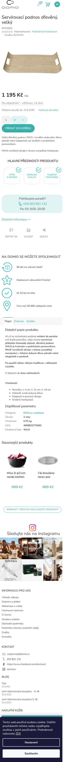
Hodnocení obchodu (12, 610)
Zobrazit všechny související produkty (32, 509)
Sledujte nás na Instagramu (33, 534)
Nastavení (31, 742)
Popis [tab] (8, 321)
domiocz (11, 669)
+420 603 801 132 (34, 204)
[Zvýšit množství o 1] (14, 120)
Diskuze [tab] (19, 321)
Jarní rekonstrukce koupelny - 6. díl (20, 691)
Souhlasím (31, 753)
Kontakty (6, 636)
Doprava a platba (11, 601)
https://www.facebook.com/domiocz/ (26, 664)
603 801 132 (14, 659)
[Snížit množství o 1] (23, 120)
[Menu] (57, 4)
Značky (5, 632)
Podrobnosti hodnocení (44, 31)
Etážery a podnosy (33, 412)
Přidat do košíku (18, 128)
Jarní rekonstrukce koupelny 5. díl (20, 699)
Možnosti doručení (48, 110)
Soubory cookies (11, 619)
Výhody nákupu (10, 597)
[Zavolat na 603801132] (41, 6)
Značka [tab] (30, 321)
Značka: (14, 35)
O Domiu (6, 614)
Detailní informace (14, 219)
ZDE (18, 734)
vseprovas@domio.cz (18, 654)
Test (4, 683)
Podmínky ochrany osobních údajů (20, 628)
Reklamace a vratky (12, 606)
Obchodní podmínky (12, 623)
